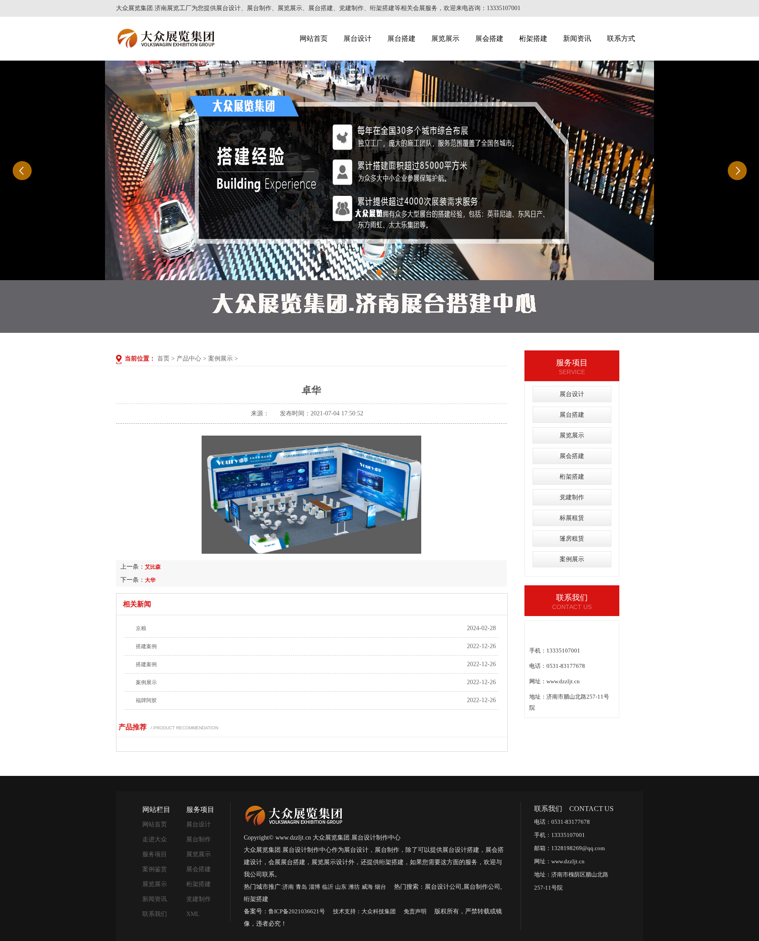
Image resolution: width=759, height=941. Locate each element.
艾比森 (153, 567)
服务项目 (154, 854)
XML (193, 914)
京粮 (141, 628)
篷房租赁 (572, 538)
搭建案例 (146, 646)
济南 (288, 886)
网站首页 (314, 38)
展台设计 (357, 38)
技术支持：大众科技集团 (364, 911)
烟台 (380, 886)
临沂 (327, 886)
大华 (150, 580)
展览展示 (445, 38)
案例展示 (220, 358)
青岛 (301, 886)
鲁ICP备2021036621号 (296, 911)
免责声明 (415, 911)
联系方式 (621, 38)
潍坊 (354, 886)
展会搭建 (489, 38)
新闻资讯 (577, 38)
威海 (367, 886)
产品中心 (189, 358)
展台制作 (198, 839)
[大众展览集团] (293, 816)
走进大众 (154, 839)
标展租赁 (572, 518)
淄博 (314, 886)
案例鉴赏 (154, 869)
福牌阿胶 (146, 700)
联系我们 (154, 914)
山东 (341, 886)
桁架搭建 (533, 38)
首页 (163, 358)
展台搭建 (401, 38)
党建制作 (572, 497)
